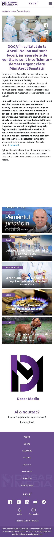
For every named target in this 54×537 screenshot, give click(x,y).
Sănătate (6, 11)
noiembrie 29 (24, 11)
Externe (27, 458)
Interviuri (27, 478)
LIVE (33, 3)
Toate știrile (27, 485)
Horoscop (27, 472)
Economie (27, 451)
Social (13, 11)
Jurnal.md (14, 145)
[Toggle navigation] (50, 3)
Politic (27, 437)
